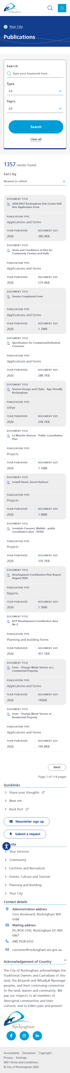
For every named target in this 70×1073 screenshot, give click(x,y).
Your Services (19, 852)
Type (11, 84)
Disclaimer (29, 1053)
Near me (15, 801)
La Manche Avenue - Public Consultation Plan (37, 437)
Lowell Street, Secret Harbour (30, 482)
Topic (11, 101)
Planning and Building (25, 885)
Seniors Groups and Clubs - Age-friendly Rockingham (37, 391)
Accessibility (11, 1053)
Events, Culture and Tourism (29, 877)
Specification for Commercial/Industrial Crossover (36, 344)
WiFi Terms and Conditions (21, 1062)
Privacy (8, 1059)
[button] (36, 126)
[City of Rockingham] (12, 8)
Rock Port (16, 809)
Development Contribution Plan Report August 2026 (36, 576)
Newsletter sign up (29, 822)
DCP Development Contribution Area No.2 (35, 623)
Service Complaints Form (27, 296)
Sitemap (21, 1057)
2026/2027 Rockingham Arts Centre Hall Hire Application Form (36, 205)
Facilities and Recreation (27, 868)
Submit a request (27, 834)
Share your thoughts (24, 793)
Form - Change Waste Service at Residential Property (31, 715)
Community (17, 860)
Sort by (10, 174)
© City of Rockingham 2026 (21, 1067)
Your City (16, 893)
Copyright (45, 1053)
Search (12, 66)
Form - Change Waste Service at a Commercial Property (33, 669)
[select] (33, 91)
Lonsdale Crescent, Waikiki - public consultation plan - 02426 (33, 530)
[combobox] (35, 181)
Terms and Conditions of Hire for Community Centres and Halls (32, 252)
